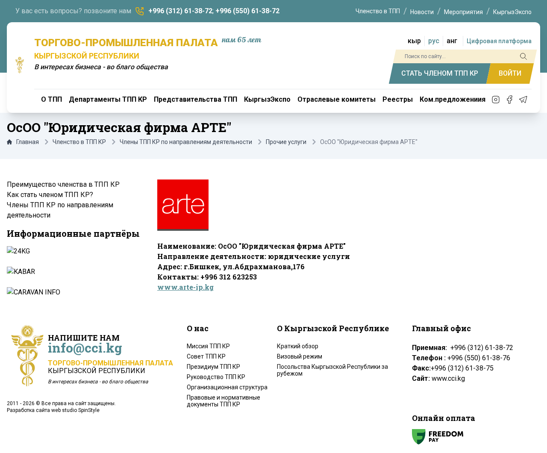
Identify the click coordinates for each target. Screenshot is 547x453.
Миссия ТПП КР (208, 346)
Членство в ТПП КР (79, 141)
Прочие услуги (286, 141)
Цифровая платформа (499, 41)
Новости (422, 12)
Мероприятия (463, 12)
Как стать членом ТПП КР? (50, 195)
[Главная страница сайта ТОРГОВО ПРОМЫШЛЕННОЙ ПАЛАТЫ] (19, 65)
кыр (414, 41)
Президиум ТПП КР (213, 366)
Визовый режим (299, 356)
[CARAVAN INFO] (72, 292)
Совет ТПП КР (206, 356)
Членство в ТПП (378, 11)
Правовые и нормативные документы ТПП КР (223, 401)
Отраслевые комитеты (336, 99)
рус (433, 41)
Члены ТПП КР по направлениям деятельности (186, 141)
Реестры (397, 99)
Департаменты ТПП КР (108, 99)
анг (452, 41)
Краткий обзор (297, 346)
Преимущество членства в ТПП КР (63, 184)
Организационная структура (227, 387)
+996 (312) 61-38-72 (180, 11)
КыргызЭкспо (512, 12)
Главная (27, 141)
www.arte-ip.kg (185, 286)
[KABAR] (72, 272)
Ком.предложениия (452, 99)
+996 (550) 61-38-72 (247, 11)
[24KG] (72, 251)
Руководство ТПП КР (216, 377)
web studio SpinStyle (75, 410)
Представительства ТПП (195, 99)
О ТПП (51, 99)
